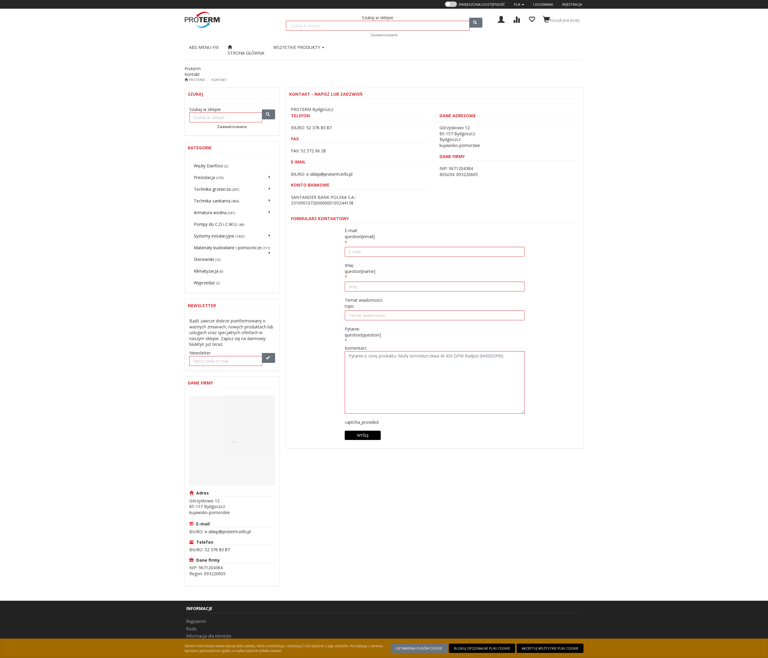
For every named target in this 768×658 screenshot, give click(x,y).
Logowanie (543, 4)
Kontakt (219, 79)
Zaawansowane (384, 34)
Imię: (360, 268)
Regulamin (196, 621)
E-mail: (360, 233)
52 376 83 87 (217, 549)
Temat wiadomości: (364, 303)
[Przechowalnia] (531, 19)
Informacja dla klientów (208, 636)
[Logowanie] (501, 19)
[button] (519, 4)
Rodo (191, 629)
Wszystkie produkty (297, 47)
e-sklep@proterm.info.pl (228, 531)
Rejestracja (572, 4)
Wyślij (362, 435)
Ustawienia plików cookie (419, 648)
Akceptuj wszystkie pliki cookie (550, 648)
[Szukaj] (475, 23)
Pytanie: (363, 332)
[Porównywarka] (516, 19)
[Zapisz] (268, 358)
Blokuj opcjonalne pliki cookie (482, 648)
